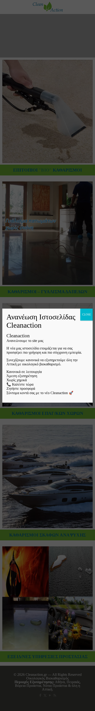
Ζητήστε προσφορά (20, 388)
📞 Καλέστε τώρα (19, 384)
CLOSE (86, 314)
